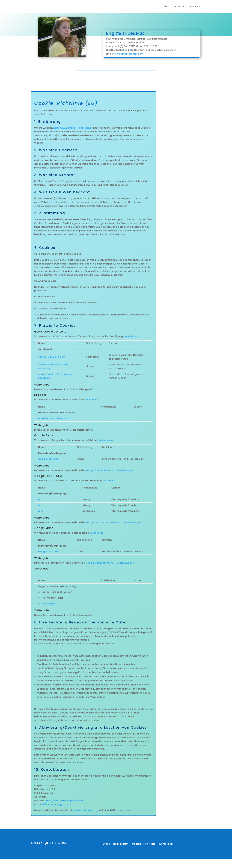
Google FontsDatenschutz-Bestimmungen (109, 470)
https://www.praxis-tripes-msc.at (72, 127)
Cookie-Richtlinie (144, 844)
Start (167, 6)
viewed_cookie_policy (51, 356)
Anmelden (195, 6)
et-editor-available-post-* (54, 418)
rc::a (40, 511)
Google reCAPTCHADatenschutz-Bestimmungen (113, 522)
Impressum (180, 6)
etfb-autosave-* (48, 603)
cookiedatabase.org (85, 810)
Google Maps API (48, 551)
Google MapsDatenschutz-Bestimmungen (109, 562)
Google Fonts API (48, 459)
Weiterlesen (130, 336)
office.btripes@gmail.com (128, 53)
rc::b (40, 505)
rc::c (40, 499)
